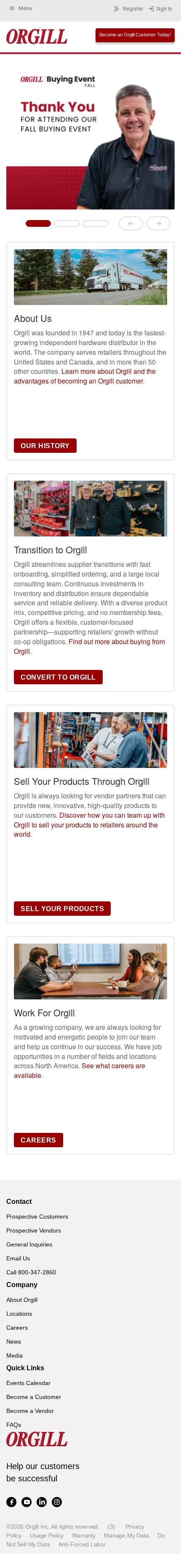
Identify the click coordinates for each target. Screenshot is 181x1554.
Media (14, 1355)
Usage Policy (47, 1535)
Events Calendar (28, 1383)
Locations (19, 1313)
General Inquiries (29, 1244)
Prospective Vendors (33, 1230)
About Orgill (21, 1299)
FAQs (13, 1424)
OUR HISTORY (45, 445)
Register (133, 8)
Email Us (18, 1258)
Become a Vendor (30, 1410)
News (13, 1341)
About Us (33, 317)
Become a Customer (33, 1396)
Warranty (84, 1535)
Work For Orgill (44, 1012)
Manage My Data (126, 1535)
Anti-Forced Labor (82, 1544)
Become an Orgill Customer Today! (135, 34)
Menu (25, 8)
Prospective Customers (37, 1216)
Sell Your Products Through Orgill (81, 780)
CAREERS (38, 1140)
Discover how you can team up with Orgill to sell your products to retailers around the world (89, 824)
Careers (17, 1327)
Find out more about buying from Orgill (89, 646)
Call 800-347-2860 (31, 1272)
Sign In (164, 8)
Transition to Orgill (50, 549)
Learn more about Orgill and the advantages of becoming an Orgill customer (85, 376)
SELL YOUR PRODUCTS (62, 908)
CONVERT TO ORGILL (58, 677)
